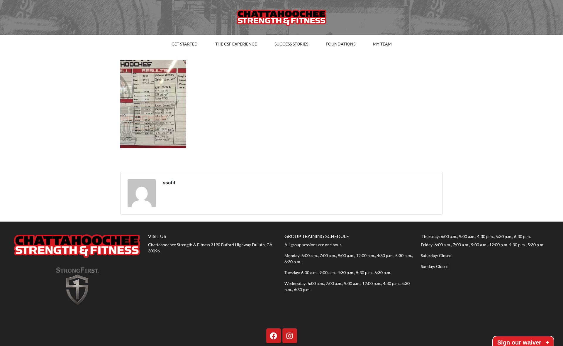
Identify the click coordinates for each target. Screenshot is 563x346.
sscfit (169, 182)
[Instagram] (289, 335)
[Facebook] (273, 335)
